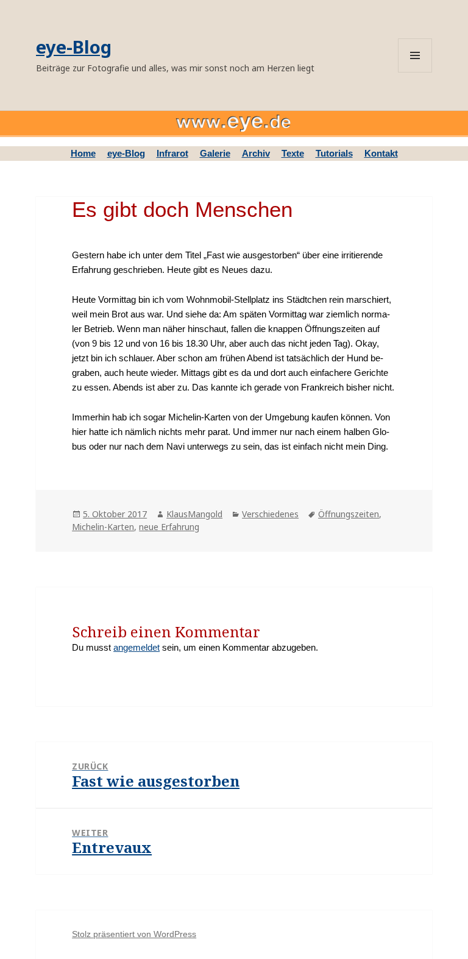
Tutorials (334, 153)
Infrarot (172, 153)
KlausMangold (194, 514)
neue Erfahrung (169, 527)
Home (83, 153)
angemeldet (136, 647)
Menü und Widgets (415, 55)
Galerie (215, 153)
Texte (293, 153)
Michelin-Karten (103, 527)
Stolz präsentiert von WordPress (134, 934)
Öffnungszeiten (348, 514)
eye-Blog (74, 46)
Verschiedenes (270, 514)
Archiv (256, 153)
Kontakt (381, 153)
